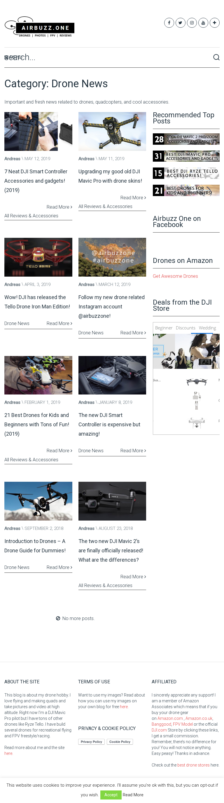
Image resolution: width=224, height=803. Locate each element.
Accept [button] (111, 794)
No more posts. (78, 618)
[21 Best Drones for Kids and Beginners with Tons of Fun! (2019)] (38, 375)
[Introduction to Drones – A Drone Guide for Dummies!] (38, 501)
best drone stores (193, 765)
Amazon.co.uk (199, 718)
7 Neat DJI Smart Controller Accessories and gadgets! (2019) (35, 180)
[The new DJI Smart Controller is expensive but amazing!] (112, 375)
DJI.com (159, 730)
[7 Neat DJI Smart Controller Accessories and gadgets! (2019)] (38, 131)
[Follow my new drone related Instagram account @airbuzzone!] (112, 257)
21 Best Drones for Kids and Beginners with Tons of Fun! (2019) (36, 424)
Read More (59, 207)
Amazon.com (170, 718)
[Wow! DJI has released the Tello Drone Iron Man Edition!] (38, 257)
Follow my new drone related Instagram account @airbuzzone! (111, 306)
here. (8, 753)
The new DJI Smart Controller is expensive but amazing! (109, 424)
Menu (16, 57)
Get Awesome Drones (175, 276)
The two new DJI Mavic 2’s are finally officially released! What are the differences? (110, 550)
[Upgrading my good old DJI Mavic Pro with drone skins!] (112, 131)
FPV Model (183, 724)
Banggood (161, 724)
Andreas (12, 158)
